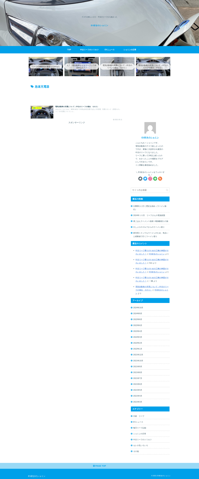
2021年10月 (138, 360)
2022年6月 (137, 325)
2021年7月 (137, 378)
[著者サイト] (140, 179)
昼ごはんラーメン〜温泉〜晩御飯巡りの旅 (150, 221)
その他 (136, 451)
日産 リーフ (138, 416)
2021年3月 (137, 402)
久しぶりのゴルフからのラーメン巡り (149, 227)
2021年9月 (137, 366)
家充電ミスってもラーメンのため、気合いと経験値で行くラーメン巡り (150, 234)
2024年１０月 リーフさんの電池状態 (149, 215)
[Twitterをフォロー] (145, 179)
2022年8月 (137, 319)
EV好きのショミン (150, 137)
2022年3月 (137, 337)
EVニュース (138, 422)
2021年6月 (137, 384)
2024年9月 (137, 313)
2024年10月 (138, 308)
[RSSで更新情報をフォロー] (160, 179)
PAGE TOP (100, 466)
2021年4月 (137, 396)
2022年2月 (137, 343)
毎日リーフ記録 (139, 428)
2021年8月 (137, 372)
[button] (167, 190)
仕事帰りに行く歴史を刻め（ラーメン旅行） (149, 207)
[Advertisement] (77, 95)
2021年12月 (138, 355)
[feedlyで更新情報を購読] (155, 179)
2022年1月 (137, 349)
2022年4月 (137, 331)
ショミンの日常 (139, 434)
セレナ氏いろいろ (140, 445)
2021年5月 (137, 390)
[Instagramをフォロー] (150, 179)
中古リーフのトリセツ (142, 439)
